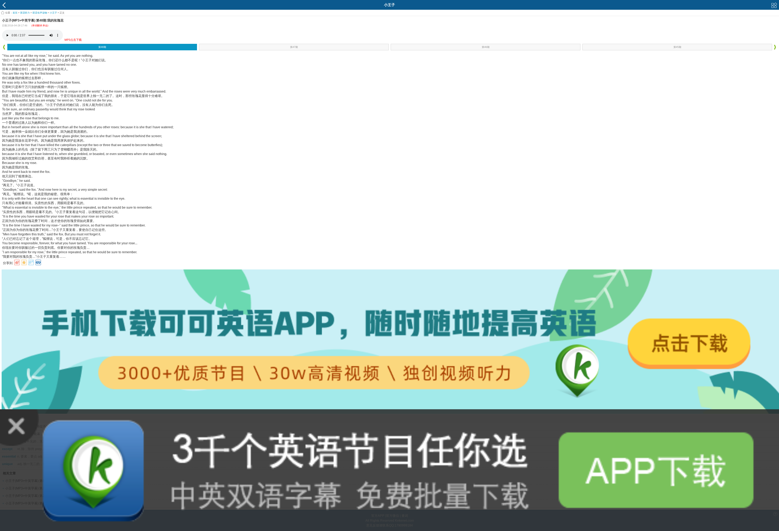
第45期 (677, 47)
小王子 (53, 12)
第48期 (102, 47)
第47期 (294, 47)
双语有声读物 (39, 12)
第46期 (486, 47)
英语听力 (25, 12)
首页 (15, 12)
